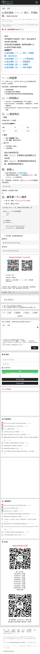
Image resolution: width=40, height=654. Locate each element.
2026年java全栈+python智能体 (11, 431)
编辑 (3, 325)
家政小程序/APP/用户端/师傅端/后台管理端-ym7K (16, 523)
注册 (8, 373)
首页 (3, 8)
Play (34, 630)
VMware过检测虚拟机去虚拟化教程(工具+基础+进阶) (17, 513)
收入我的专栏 (9, 300)
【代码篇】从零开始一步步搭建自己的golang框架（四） (21, 307)
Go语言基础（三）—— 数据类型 (17, 61)
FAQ (9, 630)
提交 (34, 348)
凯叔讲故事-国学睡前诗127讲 (11, 448)
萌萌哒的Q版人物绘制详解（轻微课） (13, 516)
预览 (9, 325)
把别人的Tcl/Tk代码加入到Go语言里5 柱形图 (15, 423)
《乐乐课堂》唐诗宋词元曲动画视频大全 (14, 532)
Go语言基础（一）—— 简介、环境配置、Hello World (20, 280)
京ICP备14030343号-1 (9, 651)
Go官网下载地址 (22, 173)
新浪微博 (29, 630)
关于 (4, 630)
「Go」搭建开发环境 (9, 429)
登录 (17, 322)
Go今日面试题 (7, 389)
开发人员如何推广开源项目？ (14, 306)
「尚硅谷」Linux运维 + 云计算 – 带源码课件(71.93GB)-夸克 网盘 (20, 519)
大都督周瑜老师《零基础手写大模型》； (13, 445)
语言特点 (17, 313)
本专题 (35, 313)
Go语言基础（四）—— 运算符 (16, 64)
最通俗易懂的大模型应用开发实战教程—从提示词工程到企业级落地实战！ (21, 438)
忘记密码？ (35, 373)
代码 (9, 313)
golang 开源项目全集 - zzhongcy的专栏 (13, 426)
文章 (8, 8)
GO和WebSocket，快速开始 (11, 511)
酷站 (23, 632)
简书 (13, 275)
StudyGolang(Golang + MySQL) (18, 642)
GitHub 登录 (20, 379)
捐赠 (18, 632)
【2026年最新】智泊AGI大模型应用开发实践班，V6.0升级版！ (19, 451)
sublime (26, 313)
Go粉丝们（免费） (26, 622)
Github (23, 630)
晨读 (18, 630)
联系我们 (13, 632)
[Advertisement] (15, 403)
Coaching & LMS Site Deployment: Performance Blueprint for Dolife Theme (21, 528)
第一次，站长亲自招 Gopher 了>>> (13, 29)
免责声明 (6, 632)
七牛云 (34, 642)
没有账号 (27, 322)
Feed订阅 (28, 632)
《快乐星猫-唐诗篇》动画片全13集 (12, 535)
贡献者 (13, 630)
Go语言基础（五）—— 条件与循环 (18, 67)
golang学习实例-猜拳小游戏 (11, 508)
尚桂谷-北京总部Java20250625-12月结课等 (15, 434)
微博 (10, 292)
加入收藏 (4, 292)
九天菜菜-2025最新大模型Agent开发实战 (14, 443)
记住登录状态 (7, 367)
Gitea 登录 (20, 383)
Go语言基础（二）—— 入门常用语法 (19, 58)
